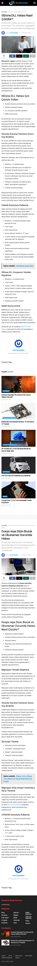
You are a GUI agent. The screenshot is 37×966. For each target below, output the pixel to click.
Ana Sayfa (4, 12)
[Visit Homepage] (18, 3)
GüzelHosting (5, 904)
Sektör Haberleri (28, 913)
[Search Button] (35, 3)
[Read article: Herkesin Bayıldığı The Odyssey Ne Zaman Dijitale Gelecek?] (18, 384)
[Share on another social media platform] (33, 56)
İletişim (17, 957)
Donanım (4, 915)
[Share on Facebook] (12, 56)
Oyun (15, 923)
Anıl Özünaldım (13, 33)
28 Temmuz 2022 (26, 555)
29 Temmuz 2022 (26, 33)
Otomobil (6, 471)
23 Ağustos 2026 (6, 426)
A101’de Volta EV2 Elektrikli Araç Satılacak (15, 476)
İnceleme (4, 923)
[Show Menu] (2, 3)
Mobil (5, 496)
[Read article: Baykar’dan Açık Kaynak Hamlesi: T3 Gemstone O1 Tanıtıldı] (18, 411)
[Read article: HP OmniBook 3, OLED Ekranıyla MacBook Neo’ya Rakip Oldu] (18, 438)
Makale (16, 915)
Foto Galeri (5, 917)
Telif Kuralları (28, 955)
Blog (3, 912)
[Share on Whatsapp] (26, 56)
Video (27, 921)
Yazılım (27, 923)
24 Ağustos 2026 (6, 399)
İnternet (6, 391)
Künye (10, 955)
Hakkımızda (18, 955)
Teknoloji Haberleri (10, 418)
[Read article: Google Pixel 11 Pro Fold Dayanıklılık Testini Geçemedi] (18, 489)
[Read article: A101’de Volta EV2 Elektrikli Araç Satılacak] (18, 465)
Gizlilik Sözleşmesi (6, 957)
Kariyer (3, 955)
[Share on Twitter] (19, 56)
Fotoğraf (4, 920)
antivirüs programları (14, 805)
